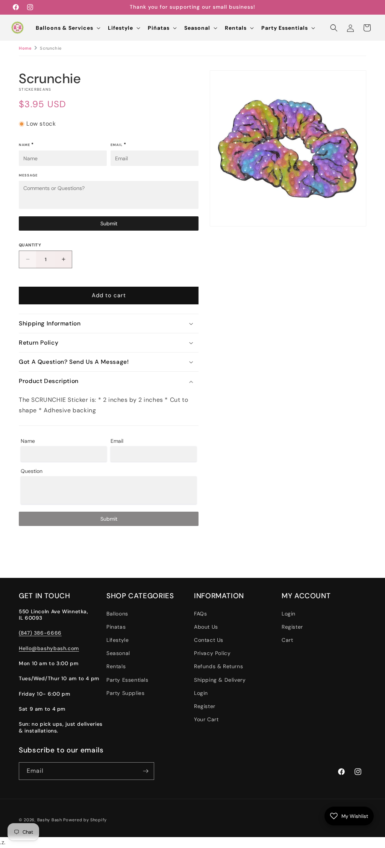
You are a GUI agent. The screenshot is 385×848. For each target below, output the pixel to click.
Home (25, 48)
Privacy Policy (212, 653)
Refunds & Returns (218, 666)
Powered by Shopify (85, 819)
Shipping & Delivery (220, 679)
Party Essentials (127, 679)
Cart (287, 640)
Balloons (117, 613)
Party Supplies (125, 693)
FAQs (200, 613)
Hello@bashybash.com (49, 648)
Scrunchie (50, 48)
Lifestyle (117, 640)
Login (201, 693)
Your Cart (206, 719)
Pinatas (116, 626)
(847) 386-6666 (40, 632)
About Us (206, 626)
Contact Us (208, 640)
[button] (67, 28)
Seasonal (118, 653)
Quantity (30, 245)
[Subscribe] (145, 771)
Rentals (116, 666)
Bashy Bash (49, 819)
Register (204, 706)
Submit (108, 223)
